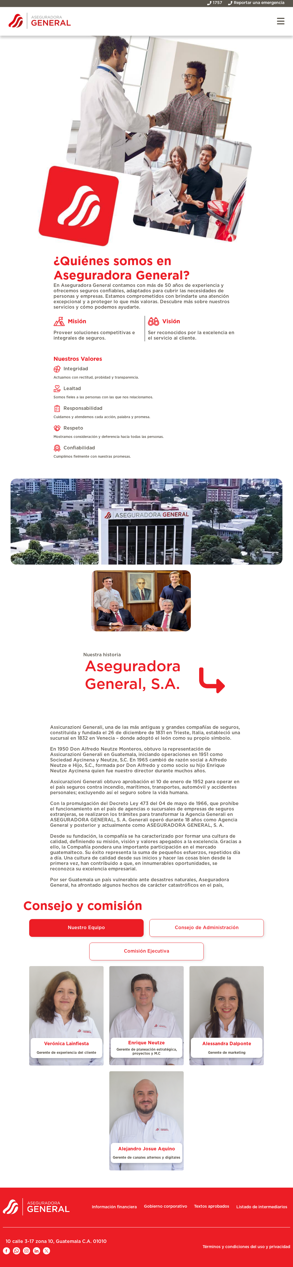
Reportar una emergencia (259, 3)
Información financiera (114, 1207)
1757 (217, 3)
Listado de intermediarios (261, 1207)
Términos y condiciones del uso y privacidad (246, 1247)
